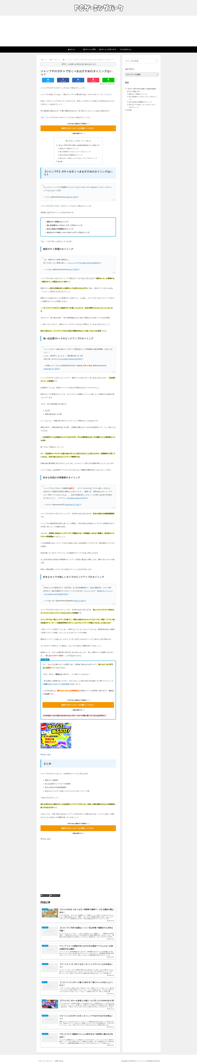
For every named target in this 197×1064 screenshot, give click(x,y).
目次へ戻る (46, 754)
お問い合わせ (59, 1061)
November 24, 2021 (69, 197)
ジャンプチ (46, 895)
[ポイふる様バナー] (56, 748)
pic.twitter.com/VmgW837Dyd (56, 594)
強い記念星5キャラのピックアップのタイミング (75, 151)
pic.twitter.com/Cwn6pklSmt (89, 263)
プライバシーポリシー (45, 1061)
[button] (156, 61)
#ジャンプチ (72, 263)
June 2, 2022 (73, 269)
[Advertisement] (98, 31)
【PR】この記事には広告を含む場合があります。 (79, 64)
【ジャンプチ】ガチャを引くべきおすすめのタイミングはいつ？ (79, 145)
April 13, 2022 (79, 601)
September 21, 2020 (51, 369)
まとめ (60, 161)
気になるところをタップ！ (75, 141)
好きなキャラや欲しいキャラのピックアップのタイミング (78, 158)
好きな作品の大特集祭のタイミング (71, 155)
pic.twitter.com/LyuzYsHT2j (76, 498)
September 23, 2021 (72, 505)
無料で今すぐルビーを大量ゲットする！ (78, 128)
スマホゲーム (56, 895)
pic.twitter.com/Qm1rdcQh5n (71, 359)
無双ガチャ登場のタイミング (69, 148)
